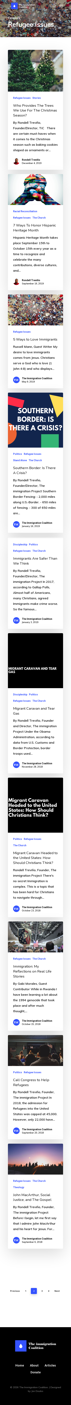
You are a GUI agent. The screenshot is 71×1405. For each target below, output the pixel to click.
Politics (17, 454)
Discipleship (20, 544)
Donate (36, 1372)
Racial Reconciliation (25, 211)
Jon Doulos (37, 1391)
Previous (15, 1291)
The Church (39, 217)
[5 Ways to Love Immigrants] (35, 341)
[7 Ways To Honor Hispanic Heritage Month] (35, 232)
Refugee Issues (22, 98)
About (34, 1365)
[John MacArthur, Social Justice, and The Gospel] (35, 1196)
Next (57, 1291)
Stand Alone (20, 460)
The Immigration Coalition (37, 378)
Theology (18, 1187)
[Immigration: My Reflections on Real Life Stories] (35, 976)
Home (19, 1365)
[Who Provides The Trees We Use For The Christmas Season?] (35, 110)
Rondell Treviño (31, 159)
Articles (50, 1365)
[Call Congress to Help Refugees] (35, 1087)
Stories (36, 98)
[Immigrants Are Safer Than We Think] (35, 583)
